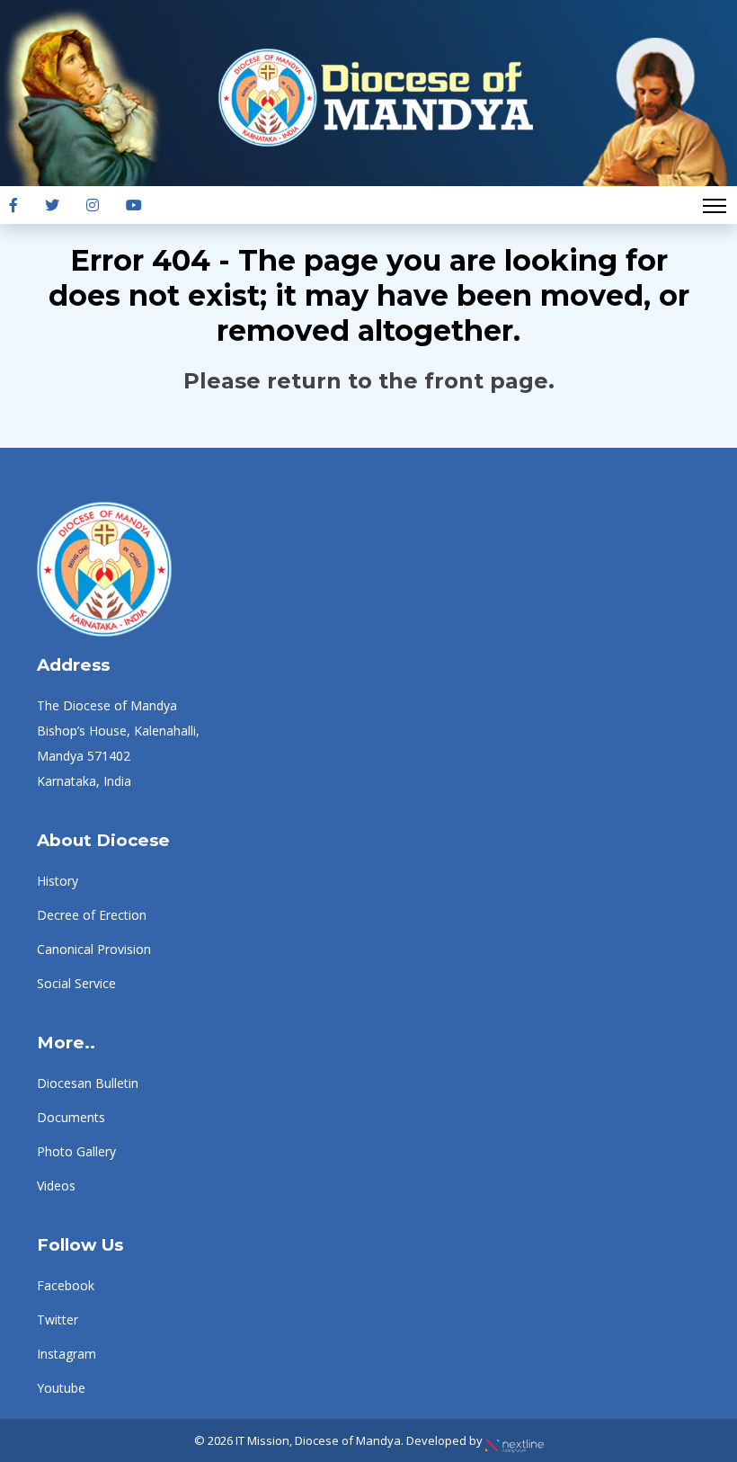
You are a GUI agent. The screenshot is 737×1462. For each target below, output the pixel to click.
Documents (71, 1117)
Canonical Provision (94, 949)
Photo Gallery (76, 1151)
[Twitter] (52, 205)
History (57, 880)
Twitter (57, 1319)
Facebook (65, 1285)
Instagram (66, 1353)
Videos (56, 1185)
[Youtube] (134, 205)
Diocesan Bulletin (87, 1083)
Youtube (61, 1387)
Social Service (76, 983)
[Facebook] (13, 205)
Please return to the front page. (369, 381)
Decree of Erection (92, 914)
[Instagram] (92, 205)
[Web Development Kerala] (514, 1440)
